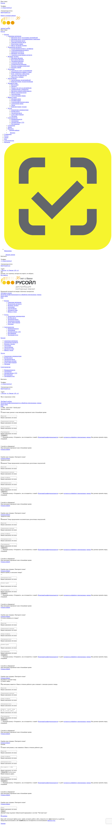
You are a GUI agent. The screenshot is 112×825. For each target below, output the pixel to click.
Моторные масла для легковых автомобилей (24, 37)
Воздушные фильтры (17, 59)
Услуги (10, 108)
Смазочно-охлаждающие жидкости (21, 55)
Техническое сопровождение (19, 110)
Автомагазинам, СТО (17, 122)
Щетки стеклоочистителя (18, 92)
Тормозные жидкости (17, 52)
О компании (11, 125)
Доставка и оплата (6, 293)
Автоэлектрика (15, 94)
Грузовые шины (16, 100)
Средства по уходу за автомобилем (21, 70)
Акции (10, 127)
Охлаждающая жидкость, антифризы (22, 48)
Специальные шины (17, 103)
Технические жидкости (15, 47)
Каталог (6, 34)
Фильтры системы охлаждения (20, 66)
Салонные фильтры (17, 63)
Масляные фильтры (17, 58)
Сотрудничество (13, 117)
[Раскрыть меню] (8, 27)
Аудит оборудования (17, 114)
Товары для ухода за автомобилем (21, 88)
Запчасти (14, 86)
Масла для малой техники (19, 45)
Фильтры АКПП (16, 67)
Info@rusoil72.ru (5, 12)
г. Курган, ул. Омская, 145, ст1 (10, 270)
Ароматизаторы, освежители (19, 89)
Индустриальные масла (18, 41)
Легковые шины (16, 99)
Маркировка (8, 251)
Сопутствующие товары (18, 95)
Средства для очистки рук (19, 75)
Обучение (14, 116)
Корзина (12, 132)
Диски (13, 105)
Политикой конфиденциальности (48, 437)
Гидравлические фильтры (18, 64)
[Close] (1, 411)
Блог (5, 139)
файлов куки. (51, 820)
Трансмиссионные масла (18, 42)
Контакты (11, 128)
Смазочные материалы (14, 36)
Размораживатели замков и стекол (21, 72)
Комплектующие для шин (19, 106)
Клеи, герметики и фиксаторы (20, 73)
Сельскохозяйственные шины (20, 102)
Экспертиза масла (16, 113)
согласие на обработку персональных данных (77, 437)
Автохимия (11, 69)
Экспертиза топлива (14, 321)
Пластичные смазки (17, 44)
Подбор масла (15, 111)
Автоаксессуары (13, 83)
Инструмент (15, 84)
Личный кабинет (14, 130)
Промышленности (16, 119)
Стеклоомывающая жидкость (20, 50)
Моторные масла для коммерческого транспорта (25, 39)
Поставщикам (15, 124)
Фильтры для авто (13, 56)
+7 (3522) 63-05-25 (6, 7)
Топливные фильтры (17, 61)
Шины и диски (12, 97)
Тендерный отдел (13, 335)
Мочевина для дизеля (17, 53)
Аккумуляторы (12, 78)
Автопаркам (15, 121)
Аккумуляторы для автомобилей (21, 80)
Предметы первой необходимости (21, 91)
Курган (3, 3)
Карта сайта (4, 296)
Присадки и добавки (17, 77)
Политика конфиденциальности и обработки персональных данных (21, 294)
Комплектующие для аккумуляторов (22, 81)
